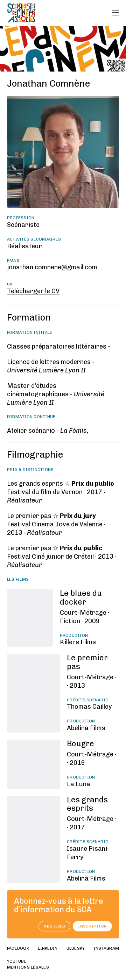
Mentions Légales (28, 967)
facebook (18, 948)
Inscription (92, 926)
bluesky (75, 948)
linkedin (47, 948)
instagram (106, 948)
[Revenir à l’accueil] (21, 12)
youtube (17, 961)
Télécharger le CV (33, 291)
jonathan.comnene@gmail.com (52, 267)
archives (54, 926)
